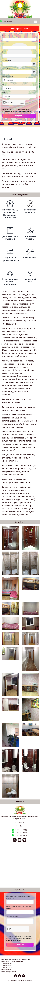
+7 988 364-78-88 (7, 21)
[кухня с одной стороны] (10, 709)
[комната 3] (10, 608)
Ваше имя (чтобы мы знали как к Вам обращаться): (18, 897)
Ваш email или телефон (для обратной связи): (18, 907)
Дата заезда (6, 60)
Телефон (5, 44)
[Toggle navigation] (36, 21)
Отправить (19, 116)
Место (4, 92)
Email (4, 52)
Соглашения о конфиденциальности (21, 111)
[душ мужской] (10, 563)
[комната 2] (10, 588)
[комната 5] (10, 638)
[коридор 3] (10, 659)
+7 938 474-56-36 (21, 833)
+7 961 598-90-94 (21, 835)
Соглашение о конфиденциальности (20, 980)
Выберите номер (7, 76)
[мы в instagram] (20, 841)
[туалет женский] (10, 760)
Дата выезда (6, 68)
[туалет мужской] (10, 786)
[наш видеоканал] (15, 841)
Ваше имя (5, 36)
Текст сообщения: (12, 916)
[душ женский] (10, 538)
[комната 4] (10, 623)
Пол (3, 84)
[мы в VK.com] (24, 841)
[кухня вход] (10, 684)
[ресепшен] (10, 735)
